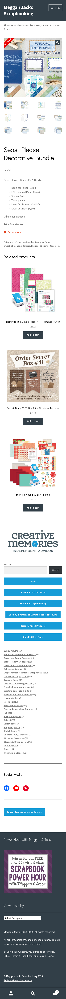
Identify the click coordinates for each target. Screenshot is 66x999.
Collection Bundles (24, 25)
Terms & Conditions (22, 955)
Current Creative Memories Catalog (24, 811)
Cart (51, 990)
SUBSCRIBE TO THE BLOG (33, 592)
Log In (33, 581)
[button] (57, 42)
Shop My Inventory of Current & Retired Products (33, 614)
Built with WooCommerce (18, 980)
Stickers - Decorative (50, 245)
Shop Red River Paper (33, 636)
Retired (34, 245)
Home (10, 25)
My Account (11, 993)
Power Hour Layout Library (33, 603)
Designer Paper (42, 242)
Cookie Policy (46, 955)
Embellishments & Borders (17, 245)
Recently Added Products (33, 625)
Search (7, 564)
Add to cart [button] (33, 334)
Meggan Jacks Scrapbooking (18, 10)
